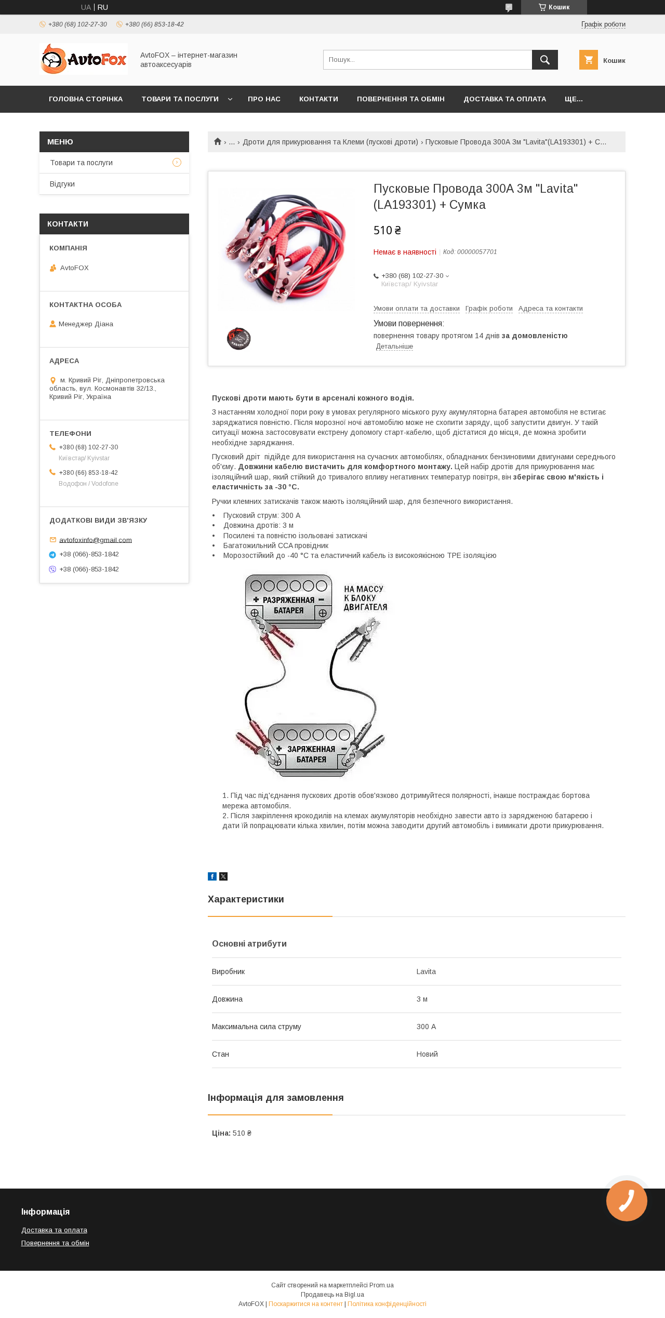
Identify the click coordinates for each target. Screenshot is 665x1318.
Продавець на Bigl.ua (332, 1294)
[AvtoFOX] (83, 72)
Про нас (264, 99)
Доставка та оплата (504, 99)
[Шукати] (545, 60)
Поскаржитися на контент (306, 1304)
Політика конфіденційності (387, 1304)
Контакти (318, 99)
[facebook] (212, 878)
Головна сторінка (86, 99)
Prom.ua (381, 1285)
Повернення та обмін (401, 99)
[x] (223, 878)
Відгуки (62, 184)
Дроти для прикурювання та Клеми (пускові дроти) (330, 142)
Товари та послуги (180, 99)
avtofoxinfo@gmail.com (95, 539)
